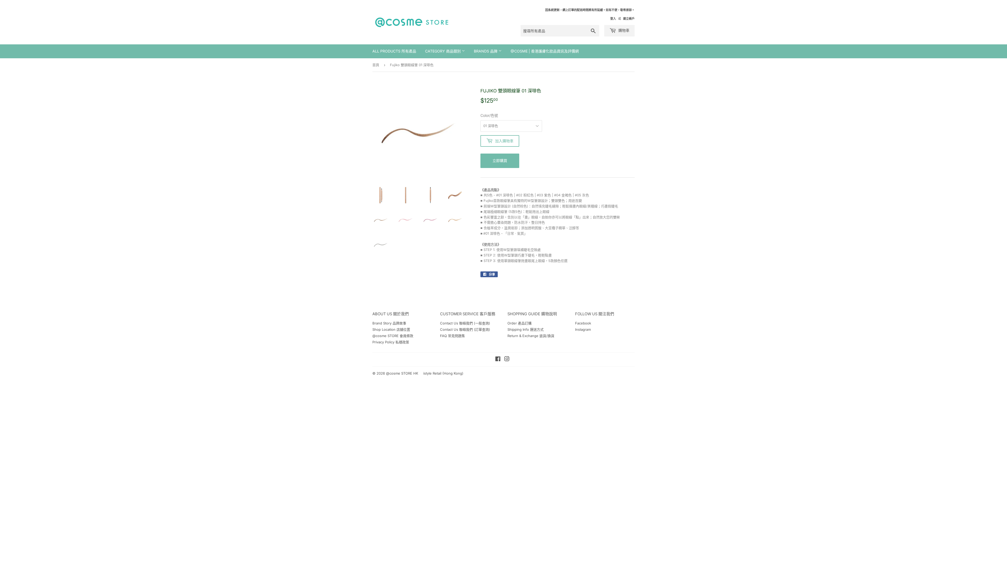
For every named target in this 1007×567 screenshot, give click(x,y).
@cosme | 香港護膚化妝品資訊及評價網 (545, 51)
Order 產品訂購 (519, 323)
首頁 (375, 65)
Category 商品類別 (443, 51)
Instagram (583, 329)
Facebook (583, 323)
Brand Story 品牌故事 (389, 323)
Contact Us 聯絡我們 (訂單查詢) (465, 329)
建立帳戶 (629, 18)
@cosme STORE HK (402, 373)
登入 (613, 18)
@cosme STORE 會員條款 (392, 336)
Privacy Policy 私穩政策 (390, 342)
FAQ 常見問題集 (452, 336)
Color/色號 (489, 115)
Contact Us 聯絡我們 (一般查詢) (465, 323)
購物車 (623, 30)
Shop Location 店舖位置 (391, 329)
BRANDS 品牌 (486, 51)
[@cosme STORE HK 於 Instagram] (507, 360)
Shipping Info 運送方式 (525, 329)
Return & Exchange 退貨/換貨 (530, 336)
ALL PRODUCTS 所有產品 (394, 51)
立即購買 (499, 160)
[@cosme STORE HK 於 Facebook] (498, 360)
